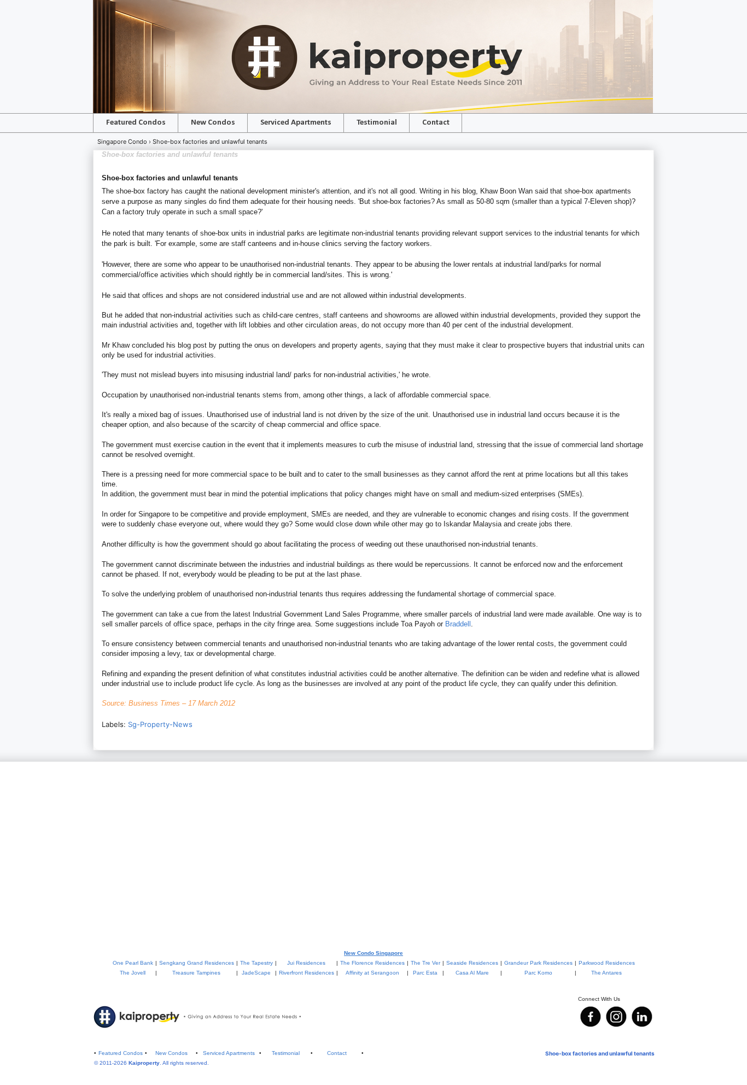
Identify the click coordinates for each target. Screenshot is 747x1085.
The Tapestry (256, 963)
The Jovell (132, 973)
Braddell (458, 624)
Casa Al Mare (472, 973)
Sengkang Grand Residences (196, 963)
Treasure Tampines (196, 973)
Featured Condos (136, 123)
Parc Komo (538, 973)
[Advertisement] (373, 854)
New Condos (213, 123)
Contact (436, 123)
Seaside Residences (472, 963)
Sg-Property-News (160, 724)
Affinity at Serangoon (372, 973)
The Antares (606, 973)
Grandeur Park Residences (538, 963)
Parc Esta (425, 973)
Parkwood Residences (607, 963)
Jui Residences (306, 963)
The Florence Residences (372, 963)
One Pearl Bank (133, 963)
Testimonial (377, 123)
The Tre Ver (425, 963)
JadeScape (256, 973)
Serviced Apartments (295, 123)
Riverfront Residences (306, 973)
